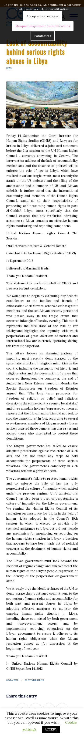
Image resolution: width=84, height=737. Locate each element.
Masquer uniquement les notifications (42, 26)
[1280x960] (42, 105)
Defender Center (36, 680)
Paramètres (42, 35)
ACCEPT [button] (51, 729)
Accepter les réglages (43, 16)
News (8, 68)
